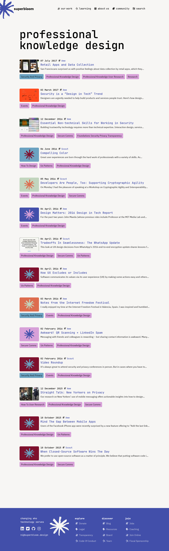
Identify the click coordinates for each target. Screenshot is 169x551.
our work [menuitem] (66, 8)
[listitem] (22, 528)
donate (82, 523)
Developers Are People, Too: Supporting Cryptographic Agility (92, 183)
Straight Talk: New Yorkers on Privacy (72, 392)
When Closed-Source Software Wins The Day (74, 452)
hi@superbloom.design (34, 534)
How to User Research (32, 404)
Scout (64, 148)
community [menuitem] (122, 8)
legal (82, 529)
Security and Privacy (31, 76)
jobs (131, 523)
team (109, 540)
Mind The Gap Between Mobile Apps (68, 422)
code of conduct (87, 540)
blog (108, 523)
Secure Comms (65, 135)
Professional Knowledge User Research (103, 76)
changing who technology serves (32, 520)
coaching (134, 529)
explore (79, 518)
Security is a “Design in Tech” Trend (71, 94)
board (109, 535)
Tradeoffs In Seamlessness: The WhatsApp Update (80, 243)
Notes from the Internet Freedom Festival (74, 303)
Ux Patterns (46, 165)
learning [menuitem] (85, 8)
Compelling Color (54, 153)
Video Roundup (51, 362)
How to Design (28, 165)
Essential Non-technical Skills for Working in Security (87, 123)
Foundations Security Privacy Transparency (99, 135)
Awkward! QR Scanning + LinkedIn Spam (71, 333)
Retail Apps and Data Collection (67, 65)
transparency (86, 535)
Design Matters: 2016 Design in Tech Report (76, 213)
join (128, 518)
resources (111, 529)
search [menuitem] (140, 8)
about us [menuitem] (103, 8)
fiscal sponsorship (139, 540)
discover (107, 518)
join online (135, 535)
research (132, 76)
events (24, 105)
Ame (63, 60)
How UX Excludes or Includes (63, 273)
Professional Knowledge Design (62, 76)
